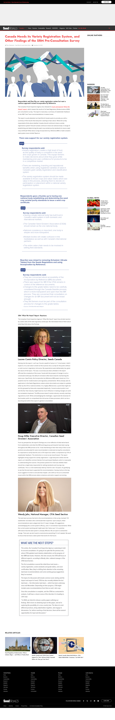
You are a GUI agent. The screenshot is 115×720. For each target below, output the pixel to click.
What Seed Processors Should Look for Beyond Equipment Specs (105, 113)
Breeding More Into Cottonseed (105, 226)
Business (34, 28)
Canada (21, 28)
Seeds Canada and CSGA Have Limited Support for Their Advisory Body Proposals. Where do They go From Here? (43, 657)
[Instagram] (90, 700)
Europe (60, 673)
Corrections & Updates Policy (36, 706)
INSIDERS (55, 28)
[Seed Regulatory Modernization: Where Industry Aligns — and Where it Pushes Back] (17, 651)
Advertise (5, 691)
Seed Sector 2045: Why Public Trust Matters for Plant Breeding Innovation (106, 211)
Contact (17, 706)
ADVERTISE (95, 2)
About (5, 706)
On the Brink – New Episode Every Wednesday (16, 2)
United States (7, 673)
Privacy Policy (24, 706)
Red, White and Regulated (104, 218)
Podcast (75, 28)
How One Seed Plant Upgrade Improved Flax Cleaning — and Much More (105, 97)
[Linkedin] (94, 700)
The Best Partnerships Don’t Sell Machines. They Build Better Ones (106, 90)
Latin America (89, 673)
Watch (87, 687)
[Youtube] (98, 700)
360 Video (69, 28)
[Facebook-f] (83, 700)
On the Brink (82, 28)
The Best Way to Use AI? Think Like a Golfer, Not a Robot (106, 105)
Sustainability (41, 28)
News (29, 28)
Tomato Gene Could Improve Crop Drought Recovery (104, 203)
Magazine (62, 28)
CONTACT (89, 2)
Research (48, 28)
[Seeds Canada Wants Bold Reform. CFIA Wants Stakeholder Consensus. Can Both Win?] (71, 653)
